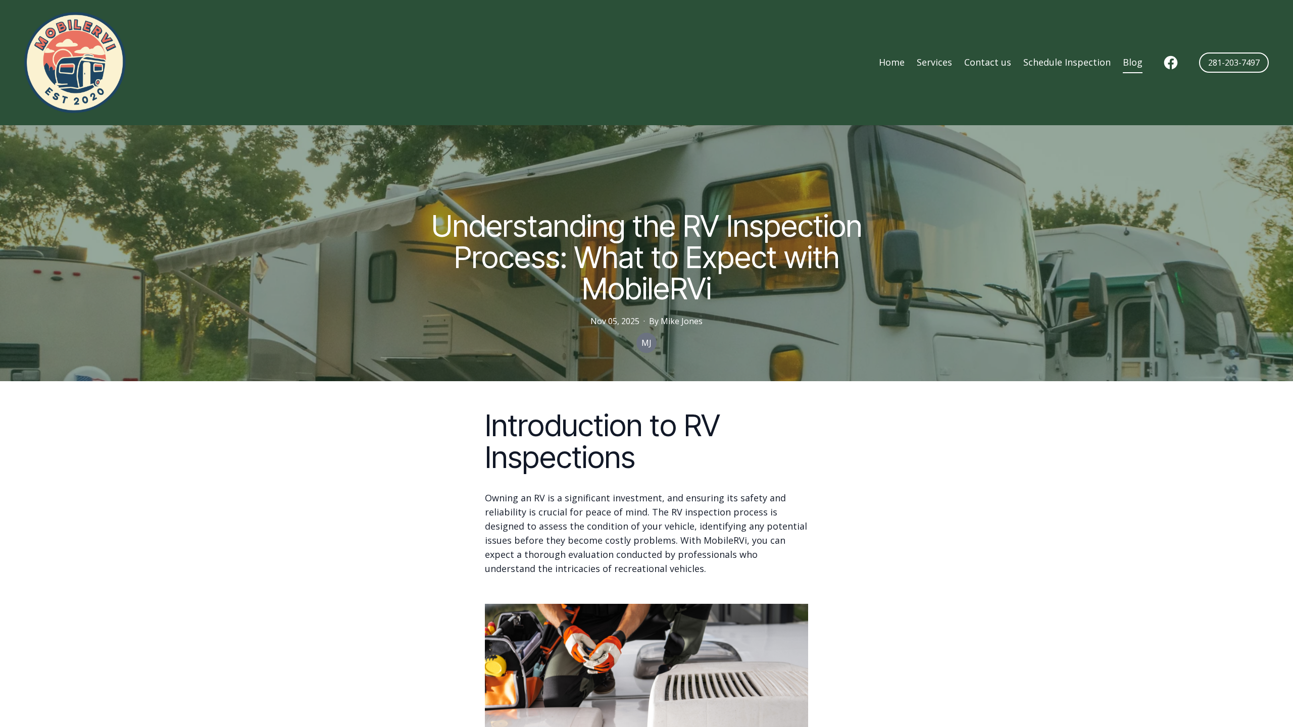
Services (934, 62)
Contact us (987, 62)
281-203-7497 (1234, 62)
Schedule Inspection (1067, 62)
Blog (1132, 62)
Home (892, 62)
